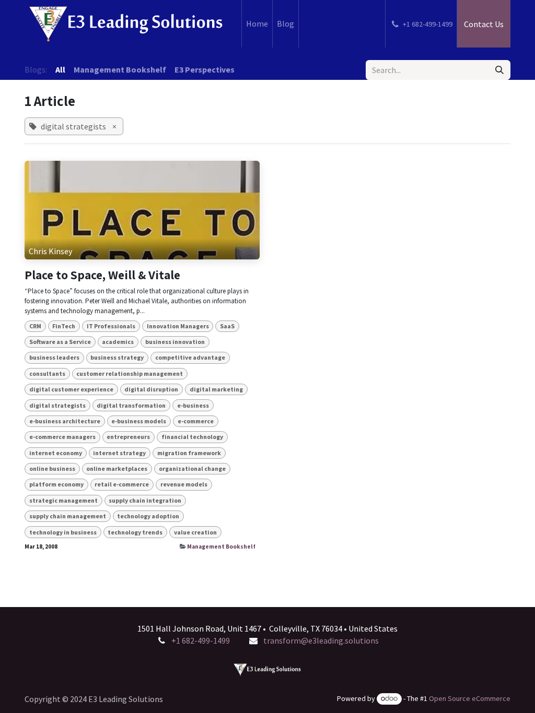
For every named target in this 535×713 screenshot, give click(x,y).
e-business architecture (64, 421)
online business (52, 468)
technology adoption (148, 516)
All (60, 69)
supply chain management (67, 516)
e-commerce (196, 421)
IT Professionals (111, 326)
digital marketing (216, 389)
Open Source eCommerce (469, 698)
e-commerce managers (62, 437)
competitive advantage (190, 357)
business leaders (54, 357)
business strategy (117, 357)
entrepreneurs (128, 437)
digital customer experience (71, 389)
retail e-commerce (122, 484)
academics (118, 342)
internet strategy (119, 453)
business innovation (175, 342)
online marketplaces (116, 468)
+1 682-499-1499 (200, 640)
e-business (193, 405)
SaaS (227, 326)
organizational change (192, 468)
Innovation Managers (178, 326)
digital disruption (151, 389)
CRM (35, 326)
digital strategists (57, 405)
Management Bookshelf (221, 546)
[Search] (499, 70)
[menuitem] (257, 23)
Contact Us (484, 24)
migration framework (189, 453)
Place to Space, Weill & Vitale (102, 275)
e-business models (138, 421)
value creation (195, 532)
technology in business (63, 532)
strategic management (63, 500)
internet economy (55, 453)
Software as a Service (60, 342)
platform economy (56, 484)
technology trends (135, 532)
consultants (47, 373)
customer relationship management (129, 373)
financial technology (192, 437)
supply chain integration (145, 500)
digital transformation (131, 405)
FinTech (63, 326)
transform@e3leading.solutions (321, 640)
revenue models (183, 484)
